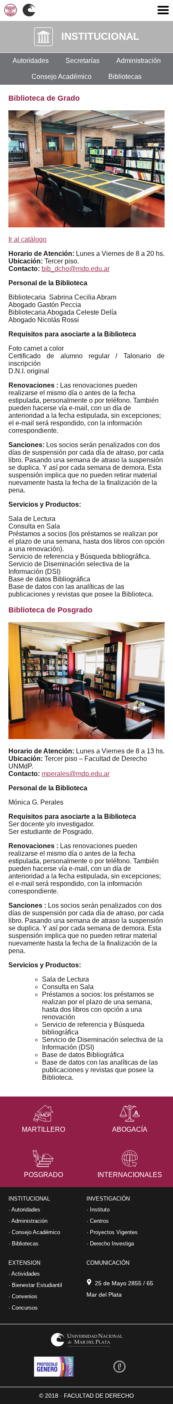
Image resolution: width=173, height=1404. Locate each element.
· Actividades (24, 1274)
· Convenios (22, 1296)
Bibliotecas (125, 76)
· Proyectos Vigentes (112, 1232)
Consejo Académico (61, 76)
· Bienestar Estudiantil (35, 1285)
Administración (138, 60)
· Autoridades (24, 1209)
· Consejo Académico (34, 1232)
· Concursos (23, 1308)
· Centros (97, 1221)
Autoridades (31, 60)
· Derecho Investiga (110, 1243)
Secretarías (83, 60)
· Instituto (98, 1209)
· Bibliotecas (23, 1243)
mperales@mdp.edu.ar (76, 773)
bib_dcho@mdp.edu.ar (76, 268)
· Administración (27, 1221)
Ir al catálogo (27, 239)
